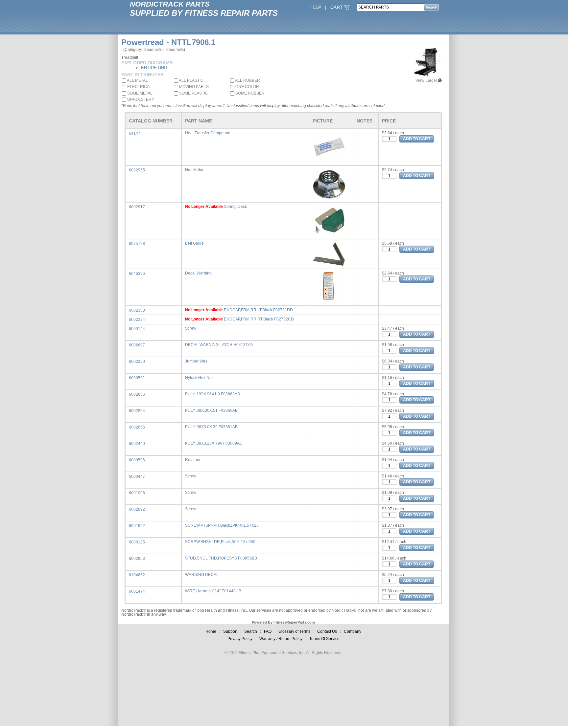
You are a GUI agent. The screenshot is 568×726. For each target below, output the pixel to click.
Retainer (193, 459)
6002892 (137, 509)
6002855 (137, 427)
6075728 (137, 243)
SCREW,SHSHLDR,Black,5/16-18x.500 (220, 541)
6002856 (137, 394)
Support (230, 631)
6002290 (137, 361)
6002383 (137, 310)
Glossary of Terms (294, 631)
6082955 (137, 170)
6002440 (137, 443)
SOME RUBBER (249, 93)
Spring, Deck (235, 206)
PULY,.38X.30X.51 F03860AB (211, 410)
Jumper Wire (196, 361)
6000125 (137, 542)
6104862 (137, 575)
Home (210, 631)
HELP (315, 7)
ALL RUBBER (247, 80)
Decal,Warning (198, 273)
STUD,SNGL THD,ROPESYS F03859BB (221, 558)
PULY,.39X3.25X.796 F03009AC (214, 443)
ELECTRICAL (139, 86)
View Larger (426, 80)
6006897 (137, 345)
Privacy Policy (239, 638)
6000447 (137, 476)
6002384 (137, 319)
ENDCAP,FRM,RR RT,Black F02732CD (259, 319)
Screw (190, 328)
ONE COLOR (246, 86)
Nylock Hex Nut (199, 377)
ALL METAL (137, 80)
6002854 (137, 410)
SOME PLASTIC (193, 93)
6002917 (137, 207)
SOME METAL (139, 93)
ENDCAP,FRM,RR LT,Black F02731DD (258, 310)
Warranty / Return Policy (280, 638)
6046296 (137, 273)
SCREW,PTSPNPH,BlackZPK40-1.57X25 (222, 525)
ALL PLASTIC (190, 80)
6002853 (137, 558)
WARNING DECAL (202, 574)
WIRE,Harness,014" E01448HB (213, 591)
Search (250, 631)
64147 (134, 133)
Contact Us (327, 631)
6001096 (137, 493)
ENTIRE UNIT (154, 67)
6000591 (137, 378)
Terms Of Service (324, 638)
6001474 (137, 591)
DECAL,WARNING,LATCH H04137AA (219, 344)
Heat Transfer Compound (207, 133)
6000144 (137, 328)
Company (352, 631)
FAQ (268, 631)
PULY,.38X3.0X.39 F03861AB (211, 427)
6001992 (137, 525)
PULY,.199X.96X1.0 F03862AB (212, 394)
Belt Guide (194, 243)
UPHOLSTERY (140, 99)
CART (337, 7)
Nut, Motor (194, 169)
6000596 (137, 460)
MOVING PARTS (193, 86)
